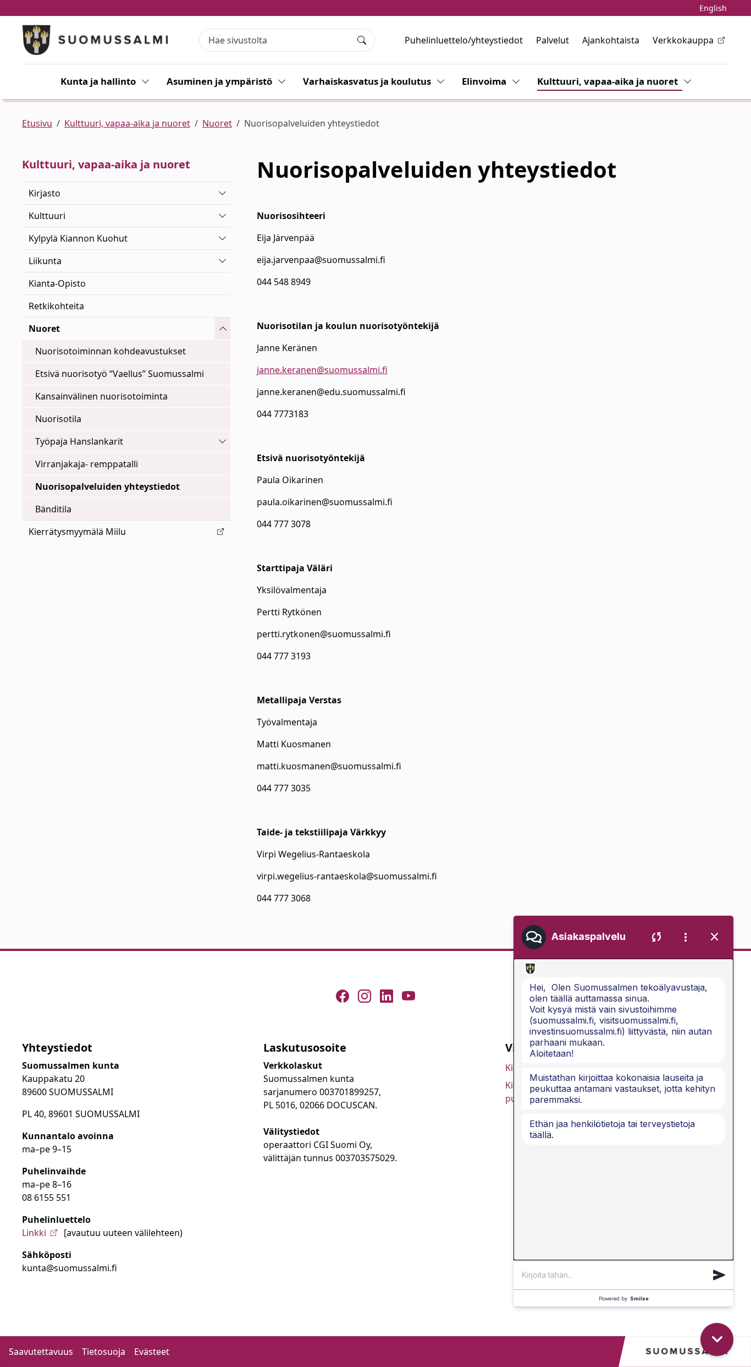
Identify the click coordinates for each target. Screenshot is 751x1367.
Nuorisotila (58, 419)
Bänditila (53, 509)
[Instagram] (364, 996)
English (713, 8)
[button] (719, 1275)
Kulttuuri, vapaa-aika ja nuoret (607, 81)
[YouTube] (408, 996)
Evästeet (151, 1352)
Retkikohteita (56, 306)
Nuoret (217, 123)
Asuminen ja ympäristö (219, 81)
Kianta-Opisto (57, 283)
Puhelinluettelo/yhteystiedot (464, 40)
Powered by (624, 1298)
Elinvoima (484, 81)
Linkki (34, 1233)
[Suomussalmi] (95, 39)
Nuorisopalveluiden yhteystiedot (107, 486)
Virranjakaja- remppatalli (86, 464)
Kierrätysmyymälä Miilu (77, 532)
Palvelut (552, 40)
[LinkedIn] (386, 996)
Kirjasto (44, 193)
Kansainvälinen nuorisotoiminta (101, 396)
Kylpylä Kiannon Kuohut (78, 238)
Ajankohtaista (610, 40)
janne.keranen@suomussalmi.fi (322, 370)
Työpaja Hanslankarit (79, 441)
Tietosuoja (103, 1352)
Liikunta (45, 261)
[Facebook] (342, 996)
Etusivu (37, 123)
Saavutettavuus (41, 1352)
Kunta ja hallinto (98, 81)
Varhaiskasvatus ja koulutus (367, 81)
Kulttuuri (47, 216)
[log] (623, 1109)
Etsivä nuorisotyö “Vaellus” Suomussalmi (119, 374)
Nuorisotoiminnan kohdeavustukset (110, 351)
